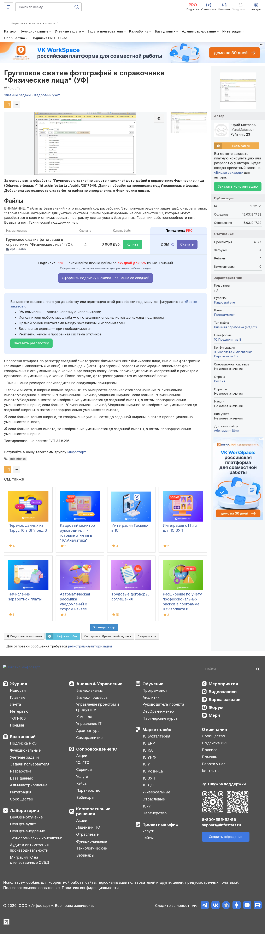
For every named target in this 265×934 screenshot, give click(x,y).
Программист (224, 315)
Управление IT (89, 723)
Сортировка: (107, 636)
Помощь (209, 757)
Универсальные (156, 792)
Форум (216, 707)
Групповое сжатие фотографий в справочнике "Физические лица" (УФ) (84, 76)
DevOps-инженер (158, 711)
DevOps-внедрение (27, 831)
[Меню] (8, 6)
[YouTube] (247, 906)
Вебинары (85, 797)
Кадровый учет (225, 302)
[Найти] (258, 669)
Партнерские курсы (160, 718)
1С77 (146, 806)
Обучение (152, 683)
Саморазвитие (89, 737)
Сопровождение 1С (96, 749)
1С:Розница (152, 771)
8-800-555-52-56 (219, 819)
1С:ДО (148, 785)
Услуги (82, 776)
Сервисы (84, 769)
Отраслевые (87, 834)
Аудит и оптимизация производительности (29, 847)
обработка (18, 458)
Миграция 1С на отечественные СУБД (29, 860)
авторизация (101, 646)
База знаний (23, 736)
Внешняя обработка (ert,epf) (235, 327)
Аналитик (150, 697)
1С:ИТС (82, 762)
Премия (17, 725)
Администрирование (28, 785)
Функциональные (25, 750)
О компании (214, 729)
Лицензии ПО (88, 827)
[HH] (226, 906)
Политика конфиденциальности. (91, 888)
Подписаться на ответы (26, 636)
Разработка (20, 771)
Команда (84, 717)
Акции (81, 755)
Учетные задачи (24, 757)
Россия (219, 381)
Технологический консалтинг (36, 838)
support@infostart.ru (221, 825)
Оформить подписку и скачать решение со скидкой (105, 278)
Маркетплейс (156, 729)
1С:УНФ (149, 757)
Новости (18, 690)
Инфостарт (76, 452)
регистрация (78, 646)
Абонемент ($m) (226, 431)
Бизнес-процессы (92, 697)
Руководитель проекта (163, 704)
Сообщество (21, 799)
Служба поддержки (227, 784)
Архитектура (88, 730)
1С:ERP (148, 743)
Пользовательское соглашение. (32, 888)
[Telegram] (205, 906)
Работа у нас (213, 764)
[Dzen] (236, 906)
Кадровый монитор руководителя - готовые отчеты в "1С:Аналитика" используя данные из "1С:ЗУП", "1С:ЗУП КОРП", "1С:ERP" (79, 540)
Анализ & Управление (99, 683)
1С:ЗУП (148, 778)
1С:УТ (147, 764)
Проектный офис (160, 824)
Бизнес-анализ (89, 690)
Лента (15, 704)
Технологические (91, 848)
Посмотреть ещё (104, 627)
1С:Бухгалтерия (156, 736)
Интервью (19, 711)
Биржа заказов (225, 699)
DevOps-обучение (26, 817)
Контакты (210, 771)
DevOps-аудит (23, 824)
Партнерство (88, 790)
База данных (21, 778)
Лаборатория (24, 810)
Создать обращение (225, 837)
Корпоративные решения (93, 811)
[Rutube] (257, 906)
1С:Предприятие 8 (227, 339)
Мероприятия (223, 683)
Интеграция (20, 792)
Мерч (214, 715)
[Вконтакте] (215, 906)
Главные (17, 697)
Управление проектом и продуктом (97, 707)
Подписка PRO (23, 743)
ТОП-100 (18, 718)
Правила (209, 750)
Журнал (18, 683)
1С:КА (147, 750)
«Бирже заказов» (228, 172)
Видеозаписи (223, 691)
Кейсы (81, 783)
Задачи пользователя (29, 764)
